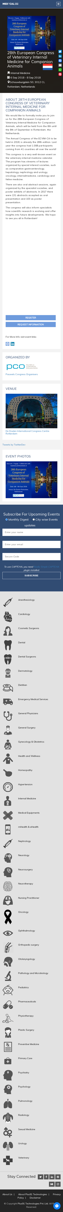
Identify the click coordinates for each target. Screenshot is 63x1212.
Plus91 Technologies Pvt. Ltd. (33, 1203)
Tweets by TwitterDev (13, 444)
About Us (7, 1194)
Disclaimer (35, 1197)
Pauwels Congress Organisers (22, 374)
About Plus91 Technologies (32, 1194)
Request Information (31, 324)
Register (31, 317)
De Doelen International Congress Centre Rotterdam (27, 432)
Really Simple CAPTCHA (46, 566)
